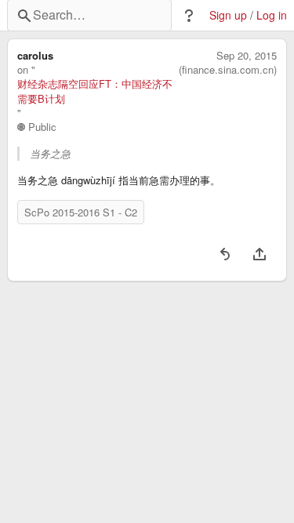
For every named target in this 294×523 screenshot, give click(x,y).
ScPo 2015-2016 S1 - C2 (80, 212)
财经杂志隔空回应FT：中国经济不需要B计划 (94, 91)
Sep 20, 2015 (246, 56)
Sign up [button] (228, 15)
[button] (189, 15)
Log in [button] (271, 15)
